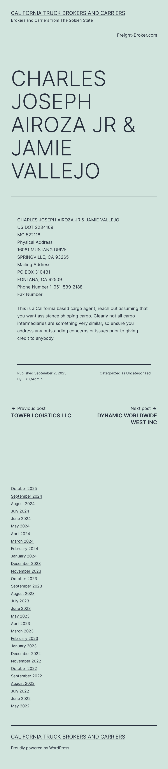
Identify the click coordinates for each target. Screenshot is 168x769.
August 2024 (23, 503)
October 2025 (24, 488)
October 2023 (24, 578)
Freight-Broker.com (137, 35)
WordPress (59, 748)
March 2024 (22, 541)
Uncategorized (138, 373)
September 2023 (26, 586)
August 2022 (23, 683)
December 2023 (26, 563)
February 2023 (24, 638)
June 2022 (21, 698)
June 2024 (21, 518)
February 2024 (24, 548)
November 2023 (26, 571)
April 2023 (20, 623)
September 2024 (26, 496)
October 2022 (24, 668)
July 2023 (20, 601)
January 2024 (24, 556)
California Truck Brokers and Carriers (68, 13)
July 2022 (20, 691)
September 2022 (26, 676)
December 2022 (26, 653)
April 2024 (20, 533)
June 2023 (21, 608)
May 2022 (20, 706)
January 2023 (24, 646)
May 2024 (20, 526)
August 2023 (23, 593)
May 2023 (20, 616)
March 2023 (22, 631)
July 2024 (20, 511)
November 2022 (26, 661)
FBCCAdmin (32, 379)
